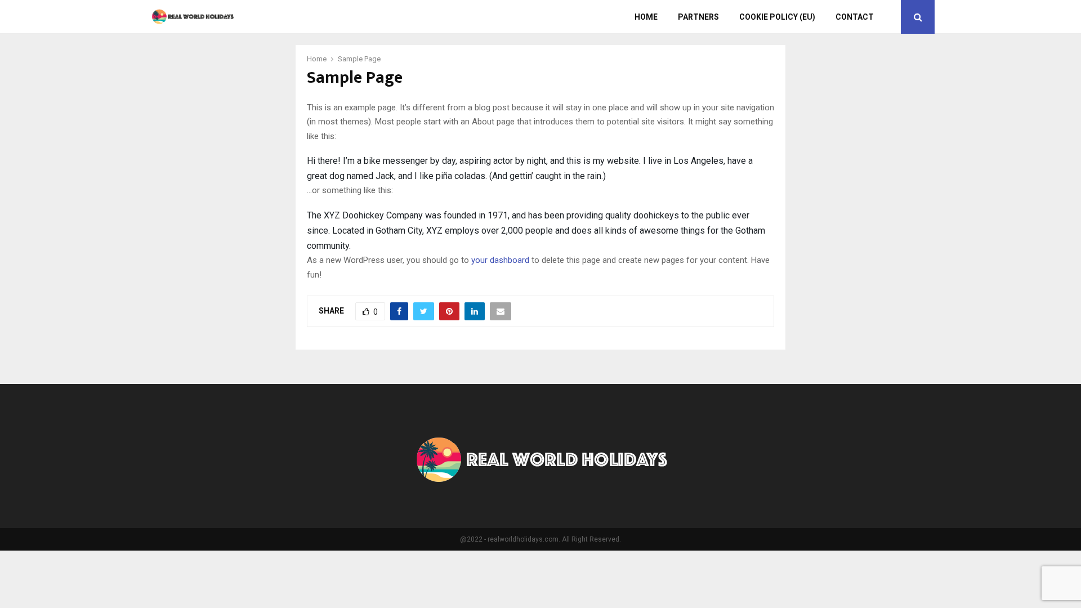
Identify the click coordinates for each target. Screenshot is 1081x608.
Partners (698, 16)
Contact (855, 16)
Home (646, 16)
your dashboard (500, 260)
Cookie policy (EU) (777, 16)
